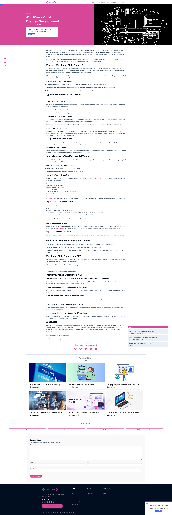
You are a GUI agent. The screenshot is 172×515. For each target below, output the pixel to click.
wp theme (63, 339)
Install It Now (31, 34)
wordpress (55, 339)
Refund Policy (75, 504)
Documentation (101, 2)
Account (122, 2)
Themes (53, 338)
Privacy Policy (75, 498)
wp (59, 339)
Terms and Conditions (76, 501)
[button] (92, 2)
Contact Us (114, 2)
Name (32, 462)
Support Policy (90, 498)
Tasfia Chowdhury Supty (35, 24)
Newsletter (52, 506)
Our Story (74, 493)
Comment (33, 444)
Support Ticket (90, 496)
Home (27, 13)
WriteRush (104, 493)
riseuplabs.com (70, 512)
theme (51, 339)
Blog (108, 2)
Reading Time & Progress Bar (108, 498)
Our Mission (74, 496)
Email (88, 462)
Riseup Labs (58, 512)
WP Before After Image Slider (136, 333)
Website (32, 468)
